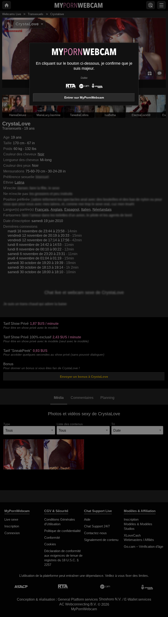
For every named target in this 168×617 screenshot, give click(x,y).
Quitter (84, 77)
